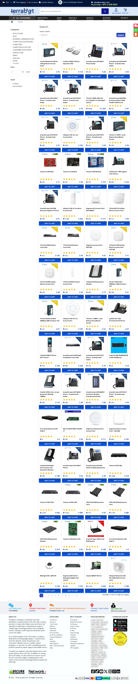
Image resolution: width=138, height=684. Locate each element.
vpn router (95, 638)
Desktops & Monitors (77, 643)
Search (20, 22)
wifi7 (97, 624)
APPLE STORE (18, 33)
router (93, 620)
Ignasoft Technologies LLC (34, 681)
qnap (101, 638)
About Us (53, 622)
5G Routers (74, 624)
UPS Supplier (74, 648)
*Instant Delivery (47, 2)
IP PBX (72, 631)
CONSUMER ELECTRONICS (22, 50)
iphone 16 (94, 629)
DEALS (15, 55)
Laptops (73, 646)
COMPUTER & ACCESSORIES (23, 42)
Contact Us (53, 620)
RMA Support (54, 643)
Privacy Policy (54, 633)
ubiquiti (94, 631)
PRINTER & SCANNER (73, 19)
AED (7, 2)
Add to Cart (50, 76)
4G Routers (74, 639)
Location (32, 611)
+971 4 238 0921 (104, 4)
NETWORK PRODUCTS (107, 19)
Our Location (33, 2)
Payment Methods (56, 637)
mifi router (95, 643)
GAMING (16, 63)
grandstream (103, 629)
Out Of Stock (17, 86)
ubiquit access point (98, 636)
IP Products (74, 620)
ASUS (15, 36)
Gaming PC (73, 641)
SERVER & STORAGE (89, 19)
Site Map (53, 641)
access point (95, 622)
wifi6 (93, 624)
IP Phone (73, 628)
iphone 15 (99, 627)
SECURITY (124, 18)
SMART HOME (59, 19)
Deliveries (53, 631)
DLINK (15, 61)
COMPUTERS (17, 44)
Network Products (76, 622)
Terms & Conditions (56, 635)
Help (51, 648)
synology (94, 641)
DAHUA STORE (18, 53)
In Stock (15, 84)
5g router (100, 620)
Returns (52, 626)
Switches (73, 637)
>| (76, 595)
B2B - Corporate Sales (57, 646)
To (23, 72)
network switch (96, 634)
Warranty (53, 628)
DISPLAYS (16, 58)
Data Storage (74, 633)
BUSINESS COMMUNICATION (23, 39)
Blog (51, 639)
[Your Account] (116, 10)
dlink (100, 641)
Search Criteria (45, 31)
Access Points (74, 626)
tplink (99, 631)
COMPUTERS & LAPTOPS (42, 19)
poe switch (104, 622)
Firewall (72, 635)
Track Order (54, 624)
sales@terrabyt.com (57, 611)
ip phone (103, 624)
